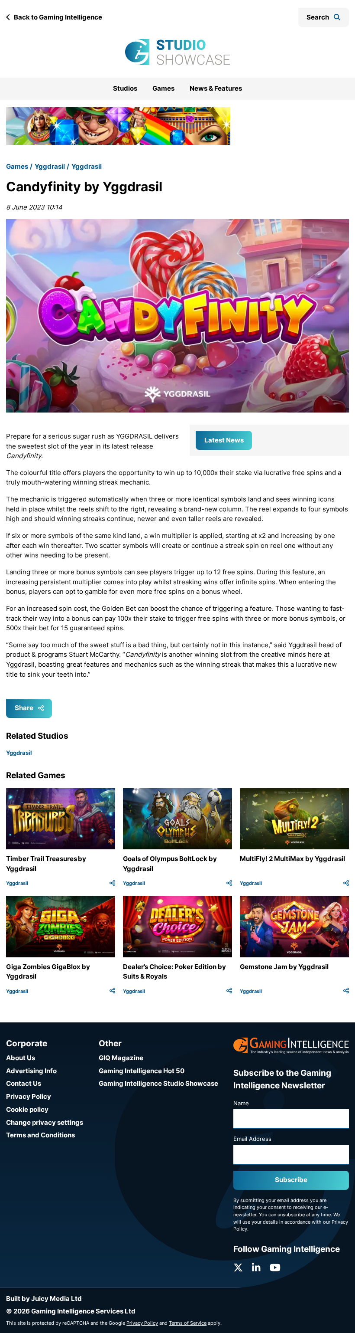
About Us (20, 1058)
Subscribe (291, 1180)
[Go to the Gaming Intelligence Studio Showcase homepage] (177, 52)
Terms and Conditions (40, 1135)
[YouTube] (275, 1268)
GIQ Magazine (121, 1058)
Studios (125, 88)
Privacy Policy (28, 1096)
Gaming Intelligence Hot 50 (141, 1071)
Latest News (224, 440)
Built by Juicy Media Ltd (44, 1298)
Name (241, 1103)
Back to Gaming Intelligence (58, 17)
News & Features (216, 88)
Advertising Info (31, 1071)
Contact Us (23, 1083)
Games (163, 88)
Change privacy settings (44, 1122)
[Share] (112, 883)
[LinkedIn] (256, 1268)
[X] (238, 1268)
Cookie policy (27, 1109)
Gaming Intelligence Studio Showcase (158, 1083)
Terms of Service (188, 1323)
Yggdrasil (50, 166)
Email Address (252, 1138)
